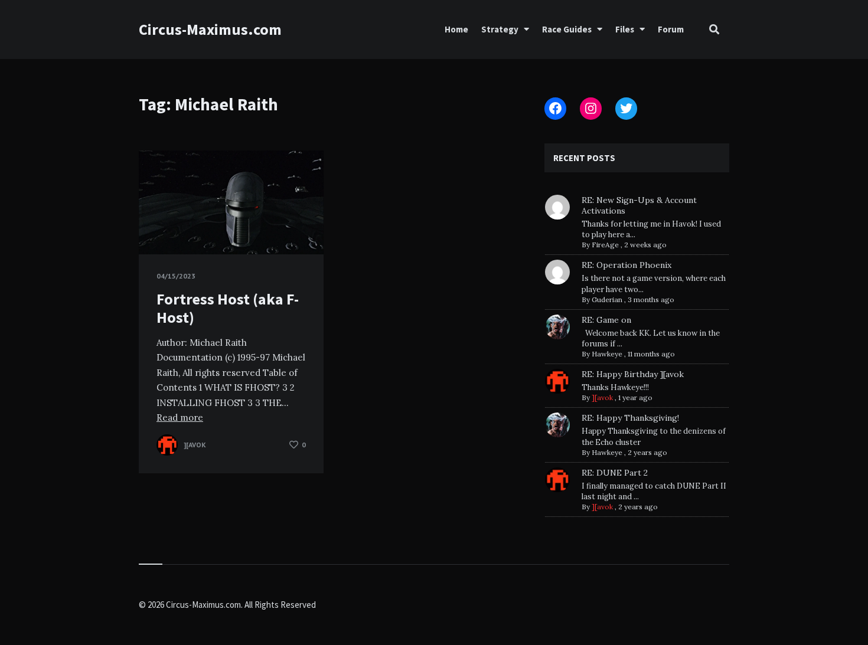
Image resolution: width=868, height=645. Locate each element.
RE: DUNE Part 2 (615, 472)
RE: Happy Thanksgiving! (630, 417)
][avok (602, 397)
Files (624, 29)
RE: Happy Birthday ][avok (633, 374)
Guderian (607, 299)
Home (456, 29)
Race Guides (567, 29)
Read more (179, 417)
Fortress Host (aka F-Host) (227, 308)
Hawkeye (607, 353)
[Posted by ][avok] (167, 445)
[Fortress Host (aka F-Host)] (156, 225)
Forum (671, 29)
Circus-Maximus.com (210, 29)
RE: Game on (606, 320)
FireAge (605, 244)
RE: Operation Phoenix (626, 265)
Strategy (499, 29)
